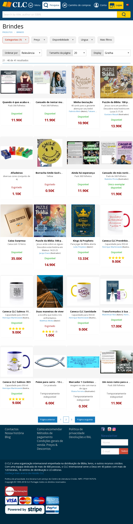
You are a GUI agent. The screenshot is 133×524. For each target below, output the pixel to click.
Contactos (11, 429)
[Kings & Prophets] (83, 220)
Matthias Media (47, 320)
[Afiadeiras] (16, 153)
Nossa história (14, 433)
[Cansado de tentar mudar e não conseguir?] (50, 82)
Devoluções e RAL (80, 437)
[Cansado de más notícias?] (116, 152)
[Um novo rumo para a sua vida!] (116, 361)
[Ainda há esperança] (83, 152)
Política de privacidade (77, 431)
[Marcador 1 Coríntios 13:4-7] (83, 362)
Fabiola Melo (75, 111)
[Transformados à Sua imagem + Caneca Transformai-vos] (116, 291)
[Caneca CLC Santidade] (83, 291)
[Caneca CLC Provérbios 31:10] (116, 221)
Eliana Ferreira (78, 391)
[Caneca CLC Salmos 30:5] (16, 362)
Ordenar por (11, 52)
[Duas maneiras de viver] (50, 291)
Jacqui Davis (44, 253)
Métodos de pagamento (45, 435)
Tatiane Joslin (94, 111)
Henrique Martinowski (112, 247)
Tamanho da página (59, 52)
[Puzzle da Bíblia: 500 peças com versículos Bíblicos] (50, 220)
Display (97, 52)
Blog (8, 437)
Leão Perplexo (79, 247)
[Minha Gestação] (83, 82)
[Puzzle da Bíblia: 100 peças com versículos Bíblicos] (116, 82)
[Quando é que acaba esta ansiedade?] (16, 82)
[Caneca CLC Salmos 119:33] (16, 291)
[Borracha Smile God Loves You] (49, 153)
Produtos (7, 32)
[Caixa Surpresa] (16, 220)
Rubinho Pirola (111, 179)
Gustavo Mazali (111, 114)
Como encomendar (49, 429)
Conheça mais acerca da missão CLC (24, 473)
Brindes (20, 32)
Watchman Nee (109, 314)
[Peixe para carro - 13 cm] (50, 362)
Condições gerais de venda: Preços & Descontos (50, 445)
